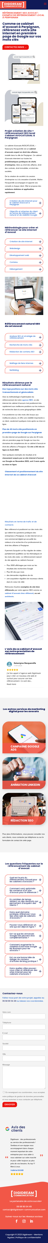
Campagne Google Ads (25, 748)
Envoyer (10, 1104)
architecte (9, 596)
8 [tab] (34, 511)
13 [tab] (19, 515)
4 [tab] (19, 511)
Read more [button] (11, 684)
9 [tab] (38, 511)
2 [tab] (11, 511)
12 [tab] (15, 515)
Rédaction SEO (22, 821)
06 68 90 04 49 (9, 1001)
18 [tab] (38, 515)
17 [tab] (34, 515)
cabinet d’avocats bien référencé (19, 593)
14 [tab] (23, 515)
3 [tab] (15, 511)
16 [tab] (30, 515)
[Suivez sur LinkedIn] (31, 1230)
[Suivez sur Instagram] (24, 1230)
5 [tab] (23, 511)
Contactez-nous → (16, 47)
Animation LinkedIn (25, 785)
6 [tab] (27, 511)
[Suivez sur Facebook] (16, 1230)
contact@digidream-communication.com (24, 1218)
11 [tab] (11, 515)
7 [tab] (30, 511)
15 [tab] (27, 515)
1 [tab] (7, 511)
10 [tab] (42, 511)
